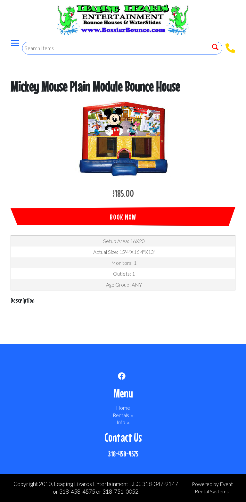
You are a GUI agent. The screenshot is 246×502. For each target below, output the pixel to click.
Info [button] (121, 422)
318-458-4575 (123, 453)
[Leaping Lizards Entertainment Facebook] (122, 377)
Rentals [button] (121, 415)
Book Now (123, 217)
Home (123, 408)
